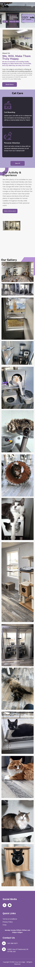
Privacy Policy (8, 922)
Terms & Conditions (10, 919)
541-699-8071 (13, 943)
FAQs (4, 925)
